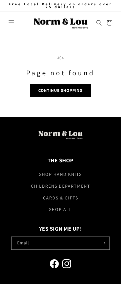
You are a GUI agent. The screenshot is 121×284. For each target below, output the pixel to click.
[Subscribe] (103, 243)
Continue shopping (60, 90)
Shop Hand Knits (60, 174)
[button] (11, 23)
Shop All (60, 209)
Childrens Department (60, 186)
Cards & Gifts (60, 198)
